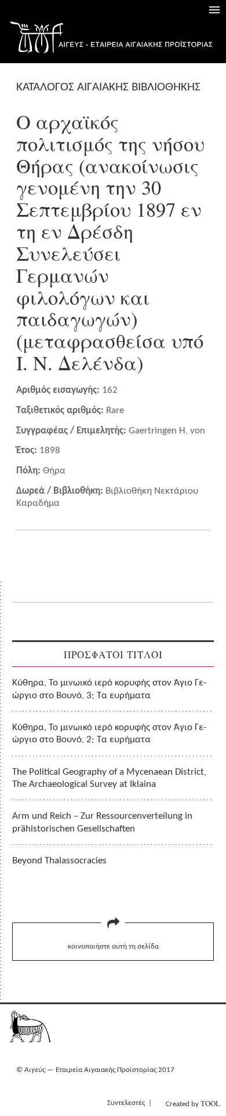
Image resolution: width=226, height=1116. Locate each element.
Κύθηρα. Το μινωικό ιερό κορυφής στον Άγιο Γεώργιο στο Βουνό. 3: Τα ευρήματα (109, 689)
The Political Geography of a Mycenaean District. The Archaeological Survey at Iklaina (109, 778)
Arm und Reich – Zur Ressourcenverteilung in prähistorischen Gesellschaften (102, 822)
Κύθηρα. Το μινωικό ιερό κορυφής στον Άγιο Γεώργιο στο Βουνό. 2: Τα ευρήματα (109, 734)
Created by (193, 1103)
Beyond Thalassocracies (59, 861)
